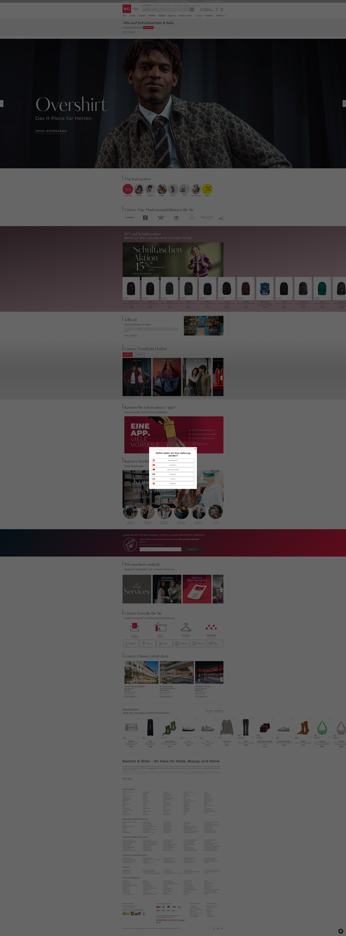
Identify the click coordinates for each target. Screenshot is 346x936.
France (173, 474)
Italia (173, 479)
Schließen (195, 449)
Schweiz (173, 465)
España (173, 483)
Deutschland (173, 469)
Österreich (173, 460)
